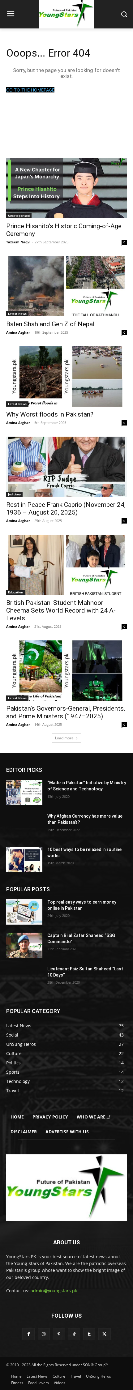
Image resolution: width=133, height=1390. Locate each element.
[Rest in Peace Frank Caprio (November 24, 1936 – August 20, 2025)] (66, 467)
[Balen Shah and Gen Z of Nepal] (66, 286)
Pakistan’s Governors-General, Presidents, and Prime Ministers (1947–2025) (65, 712)
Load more (64, 738)
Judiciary (14, 494)
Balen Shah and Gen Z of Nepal (50, 324)
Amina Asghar (18, 332)
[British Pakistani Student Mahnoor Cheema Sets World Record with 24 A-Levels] (66, 565)
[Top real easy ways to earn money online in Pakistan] (24, 912)
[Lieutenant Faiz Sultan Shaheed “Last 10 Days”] (24, 978)
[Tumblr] (89, 1334)
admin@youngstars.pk (54, 1291)
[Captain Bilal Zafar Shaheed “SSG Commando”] (24, 945)
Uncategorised (19, 215)
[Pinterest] (59, 1334)
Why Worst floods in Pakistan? (49, 414)
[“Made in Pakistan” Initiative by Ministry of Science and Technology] (24, 792)
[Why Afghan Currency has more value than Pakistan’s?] (24, 826)
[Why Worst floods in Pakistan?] (66, 376)
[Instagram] (44, 1334)
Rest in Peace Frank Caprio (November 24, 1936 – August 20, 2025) (66, 508)
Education (15, 592)
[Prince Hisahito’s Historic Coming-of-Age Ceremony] (66, 188)
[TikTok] (74, 1334)
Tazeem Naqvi (18, 242)
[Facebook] (28, 1334)
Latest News (17, 313)
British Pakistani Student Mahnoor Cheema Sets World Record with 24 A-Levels (61, 610)
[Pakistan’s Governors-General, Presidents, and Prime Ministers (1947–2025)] (66, 670)
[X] (104, 1334)
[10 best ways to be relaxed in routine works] (24, 859)
